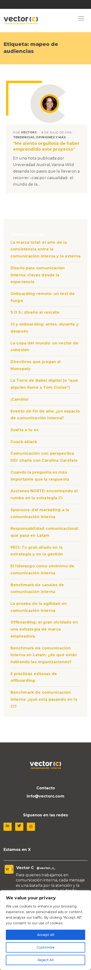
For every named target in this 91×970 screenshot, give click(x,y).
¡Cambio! (19, 399)
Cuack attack (23, 442)
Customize (46, 947)
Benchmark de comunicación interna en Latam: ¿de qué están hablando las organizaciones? (43, 655)
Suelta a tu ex (24, 430)
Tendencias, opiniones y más (39, 137)
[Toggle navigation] (81, 18)
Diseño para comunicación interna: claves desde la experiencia (37, 275)
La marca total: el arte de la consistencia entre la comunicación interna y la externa (45, 249)
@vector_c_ (46, 868)
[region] (45, 930)
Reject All (46, 960)
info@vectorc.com (45, 796)
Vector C (25, 868)
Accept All (45, 935)
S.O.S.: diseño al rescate (35, 312)
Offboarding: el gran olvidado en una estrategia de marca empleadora (44, 629)
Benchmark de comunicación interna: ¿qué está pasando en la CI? (43, 699)
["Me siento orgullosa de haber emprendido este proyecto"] (48, 103)
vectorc (29, 132)
